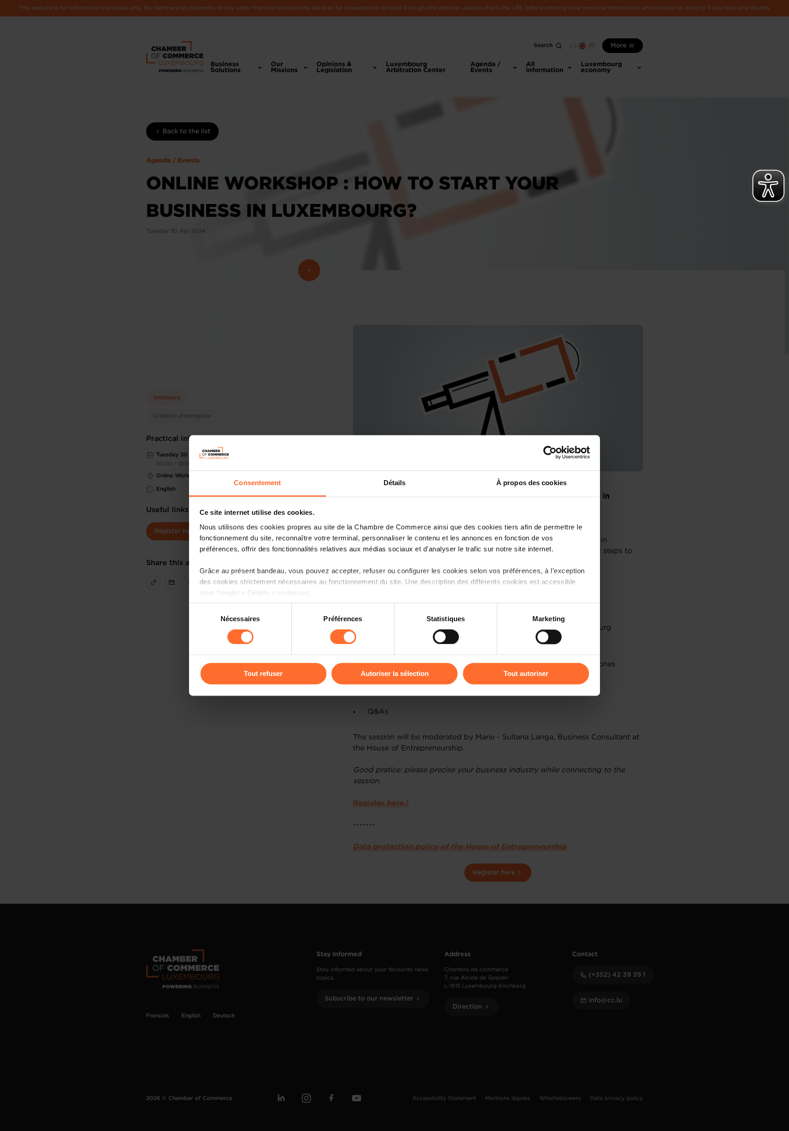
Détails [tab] (395, 483)
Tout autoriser (526, 673)
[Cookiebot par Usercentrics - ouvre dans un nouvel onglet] (550, 453)
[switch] (343, 637)
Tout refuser (263, 673)
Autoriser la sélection (395, 673)
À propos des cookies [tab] (531, 483)
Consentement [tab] (257, 483)
